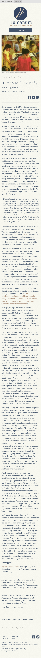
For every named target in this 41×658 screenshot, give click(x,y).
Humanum (18, 1)
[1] (13, 321)
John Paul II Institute (7, 1)
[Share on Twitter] (33, 97)
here (25, 234)
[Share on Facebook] (29, 97)
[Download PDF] (37, 97)
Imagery (5, 639)
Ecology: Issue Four (12, 77)
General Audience (11, 567)
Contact (5, 636)
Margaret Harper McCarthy (14, 92)
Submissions (16, 636)
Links (13, 639)
